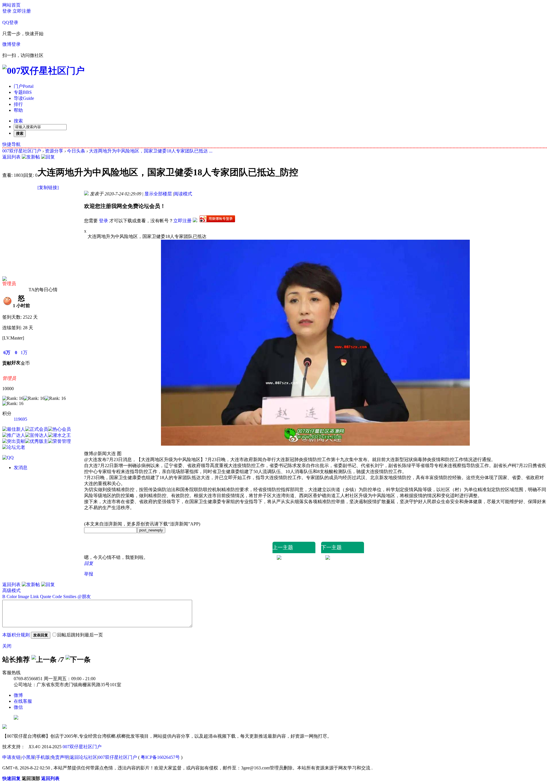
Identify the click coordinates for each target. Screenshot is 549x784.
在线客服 (23, 701)
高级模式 (11, 590)
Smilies (69, 596)
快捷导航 (11, 144)
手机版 (43, 757)
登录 (6, 11)
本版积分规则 (16, 634)
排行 (18, 104)
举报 (88, 573)
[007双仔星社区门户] (43, 71)
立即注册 (22, 11)
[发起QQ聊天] (8, 457)
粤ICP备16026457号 (160, 757)
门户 (23, 86)
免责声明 (60, 757)
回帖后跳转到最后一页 (80, 634)
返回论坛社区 (83, 757)
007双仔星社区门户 (21, 150)
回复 (88, 563)
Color (12, 596)
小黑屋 (28, 757)
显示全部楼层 (158, 193)
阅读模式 (183, 193)
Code (57, 596)
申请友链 (11, 757)
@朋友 (84, 596)
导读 (24, 98)
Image (23, 596)
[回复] (48, 156)
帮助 (18, 110)
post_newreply (151, 530)
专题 (23, 92)
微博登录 (11, 44)
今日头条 (76, 150)
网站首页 (11, 5)
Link (34, 596)
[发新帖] (31, 156)
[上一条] (44, 659)
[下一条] (78, 659)
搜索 (18, 120)
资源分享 (54, 150)
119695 (20, 419)
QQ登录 (10, 22)
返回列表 (11, 156)
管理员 (9, 283)
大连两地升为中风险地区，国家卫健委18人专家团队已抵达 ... (150, 150)
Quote (45, 596)
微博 (18, 695)
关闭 (6, 646)
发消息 (20, 467)
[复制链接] (48, 187)
